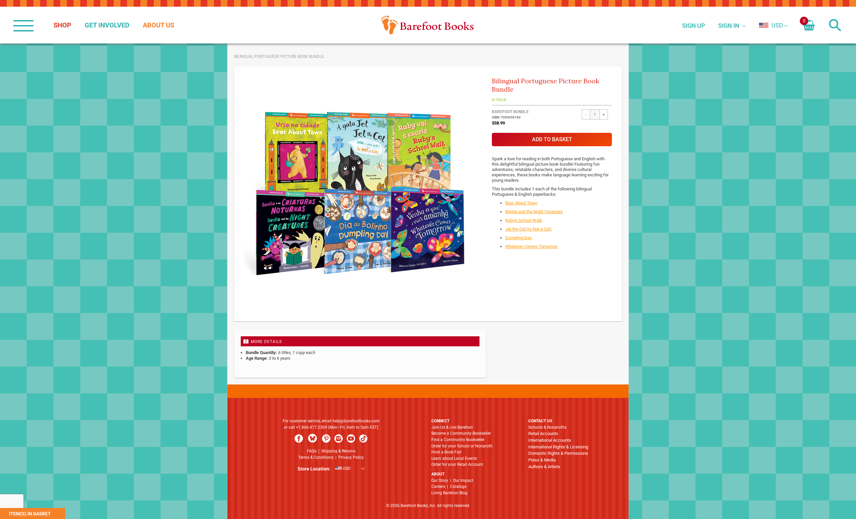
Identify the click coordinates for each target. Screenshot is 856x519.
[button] (771, 25)
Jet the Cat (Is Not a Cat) (528, 229)
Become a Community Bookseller (461, 433)
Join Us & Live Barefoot (452, 427)
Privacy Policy (351, 457)
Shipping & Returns (338, 451)
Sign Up (693, 25)
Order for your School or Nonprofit (462, 446)
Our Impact (463, 480)
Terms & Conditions (315, 457)
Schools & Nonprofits (547, 427)
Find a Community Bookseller (458, 439)
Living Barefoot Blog (449, 493)
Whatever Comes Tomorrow (531, 246)
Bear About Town (521, 202)
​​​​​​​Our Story (439, 480)
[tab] (360, 341)
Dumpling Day (518, 237)
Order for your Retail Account (457, 464)
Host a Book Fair (446, 452)
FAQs (311, 451)
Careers (438, 486)
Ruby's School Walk (523, 220)
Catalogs (458, 486)
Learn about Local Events (454, 458)
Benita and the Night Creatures (534, 211)
